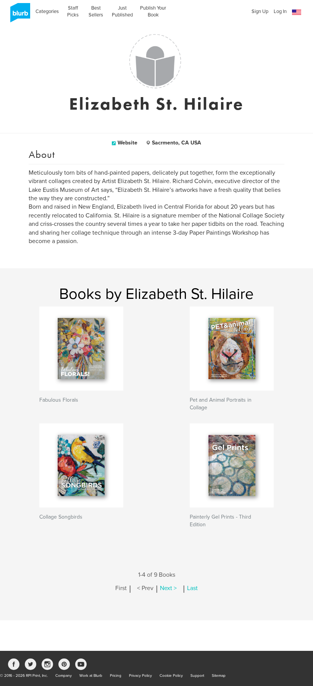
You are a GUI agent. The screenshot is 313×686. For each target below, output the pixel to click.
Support (197, 675)
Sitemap (219, 675)
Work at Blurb (90, 675)
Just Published (122, 11)
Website (127, 142)
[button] (296, 12)
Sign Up (260, 11)
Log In (280, 11)
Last (192, 588)
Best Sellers (96, 11)
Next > (168, 588)
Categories (47, 11)
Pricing (115, 675)
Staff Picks (73, 11)
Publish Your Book (153, 11)
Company (63, 675)
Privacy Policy (140, 675)
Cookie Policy (171, 675)
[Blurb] (18, 15)
